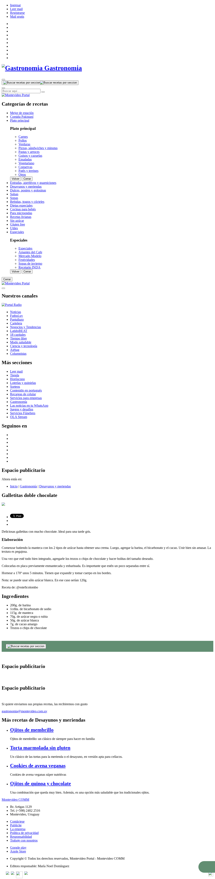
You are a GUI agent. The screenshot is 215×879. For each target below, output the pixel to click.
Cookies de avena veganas (38, 765)
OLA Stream (18, 417)
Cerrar (27, 178)
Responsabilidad (21, 836)
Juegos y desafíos (21, 409)
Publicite (16, 825)
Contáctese (17, 821)
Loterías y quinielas (23, 383)
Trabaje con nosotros (24, 840)
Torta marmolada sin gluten (40, 747)
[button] (206, 867)
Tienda (14, 375)
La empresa (17, 829)
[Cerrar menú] (3, 288)
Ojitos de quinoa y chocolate (40, 783)
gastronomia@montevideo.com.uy (24, 711)
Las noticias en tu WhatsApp (29, 405)
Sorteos (15, 386)
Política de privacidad (24, 833)
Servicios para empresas (26, 398)
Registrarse (17, 13)
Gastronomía (18, 402)
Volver (15, 178)
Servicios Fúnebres (22, 413)
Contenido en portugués (26, 390)
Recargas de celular (23, 394)
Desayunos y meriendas (55, 486)
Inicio (14, 486)
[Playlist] (12, 305)
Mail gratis (17, 16)
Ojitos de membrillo (32, 730)
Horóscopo (17, 379)
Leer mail (16, 9)
